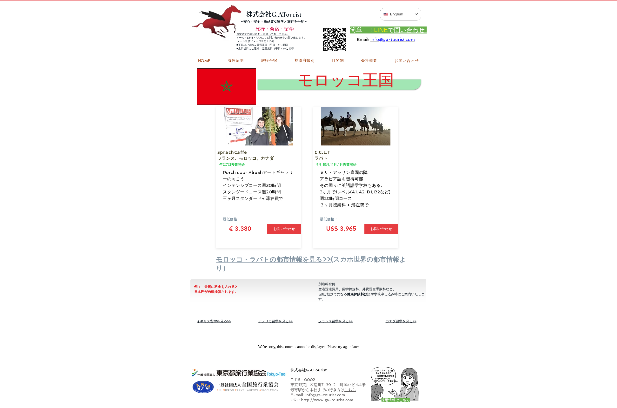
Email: (363, 39)
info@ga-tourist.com (392, 39)
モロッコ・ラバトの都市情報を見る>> (273, 259)
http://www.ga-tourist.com (327, 400)
